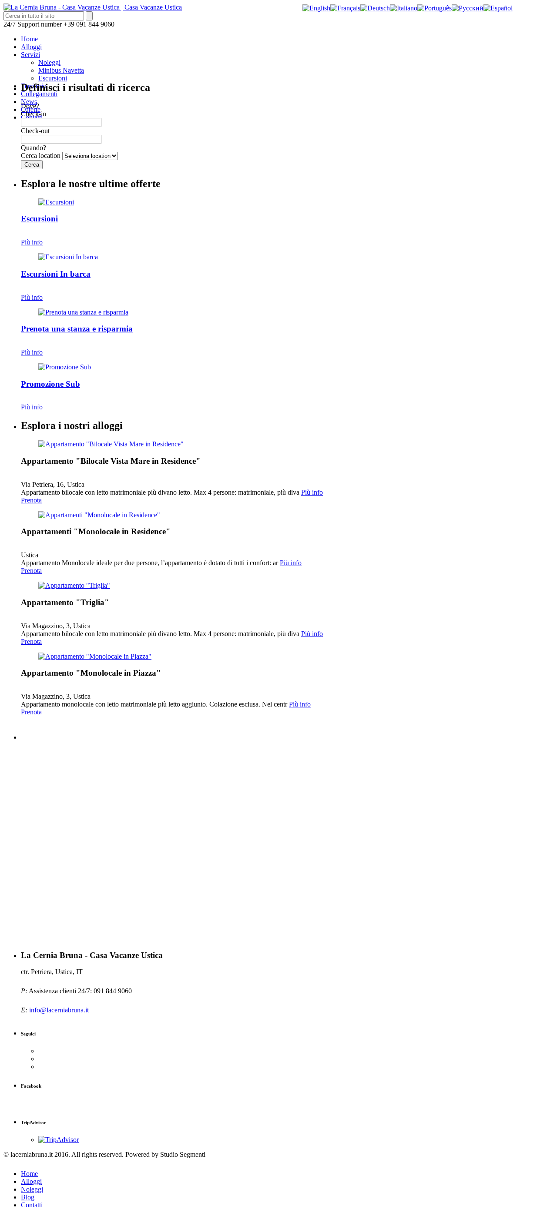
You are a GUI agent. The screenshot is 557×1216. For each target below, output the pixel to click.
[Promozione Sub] (64, 367)
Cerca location (40, 155)
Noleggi (49, 62)
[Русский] (467, 8)
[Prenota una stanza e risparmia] (83, 312)
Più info (32, 242)
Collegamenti (39, 93)
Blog (27, 1197)
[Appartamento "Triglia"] (74, 585)
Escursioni (52, 78)
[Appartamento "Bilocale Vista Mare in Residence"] (111, 444)
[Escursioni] (56, 202)
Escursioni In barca (56, 273)
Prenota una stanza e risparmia (77, 328)
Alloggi (31, 46)
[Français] (345, 8)
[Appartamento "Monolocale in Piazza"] (94, 656)
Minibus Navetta (61, 70)
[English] (316, 8)
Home (29, 39)
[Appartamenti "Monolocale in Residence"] (99, 515)
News (29, 101)
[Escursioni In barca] (68, 257)
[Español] (498, 8)
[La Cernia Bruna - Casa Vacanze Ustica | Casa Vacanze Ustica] (92, 7)
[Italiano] (403, 8)
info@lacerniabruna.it (59, 1010)
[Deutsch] (375, 8)
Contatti (32, 1205)
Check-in (33, 113)
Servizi (30, 54)
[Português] (434, 8)
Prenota (31, 500)
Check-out (35, 130)
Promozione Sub (50, 384)
